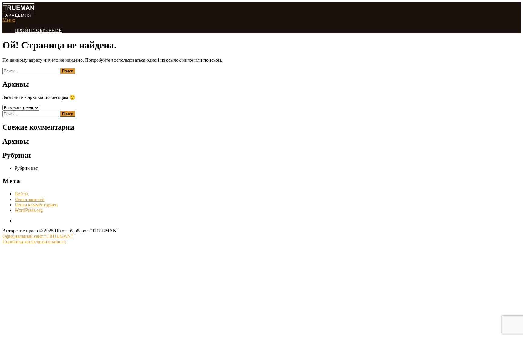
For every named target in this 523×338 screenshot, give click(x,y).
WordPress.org (29, 210)
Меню (8, 20)
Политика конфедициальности (34, 241)
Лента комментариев (36, 204)
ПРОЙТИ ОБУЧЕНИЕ (38, 30)
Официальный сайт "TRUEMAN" (37, 236)
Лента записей (29, 199)
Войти (21, 193)
